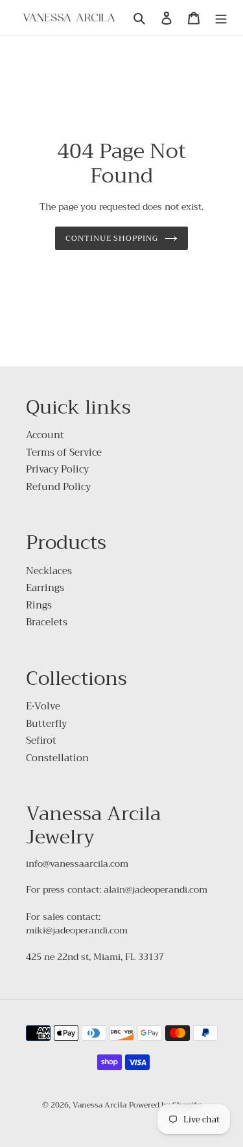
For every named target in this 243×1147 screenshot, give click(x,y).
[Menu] (221, 18)
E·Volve (43, 706)
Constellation (57, 758)
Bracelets (46, 622)
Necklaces (49, 570)
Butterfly (46, 723)
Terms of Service (64, 452)
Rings (39, 605)
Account (45, 435)
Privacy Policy (57, 469)
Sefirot (41, 740)
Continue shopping (112, 238)
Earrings (45, 587)
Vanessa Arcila (99, 1104)
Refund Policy (58, 486)
